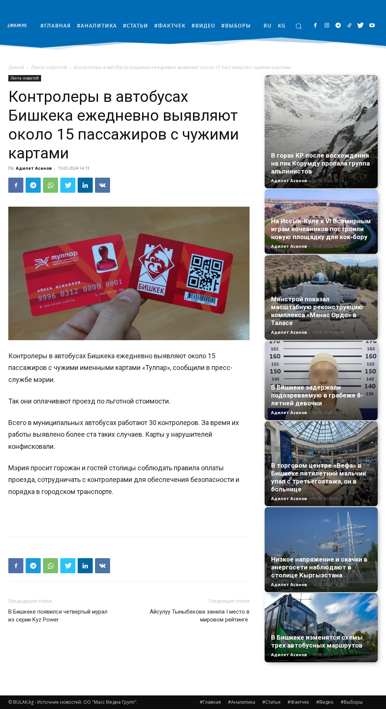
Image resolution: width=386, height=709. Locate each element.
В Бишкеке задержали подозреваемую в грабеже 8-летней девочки (317, 395)
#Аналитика (241, 702)
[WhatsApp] (50, 185)
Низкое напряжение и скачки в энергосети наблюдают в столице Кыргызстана (319, 567)
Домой (16, 67)
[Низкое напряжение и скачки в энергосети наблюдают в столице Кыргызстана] (321, 549)
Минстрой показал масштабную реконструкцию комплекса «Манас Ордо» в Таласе (317, 311)
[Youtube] (371, 25)
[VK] (102, 185)
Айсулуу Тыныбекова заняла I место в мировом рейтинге (200, 615)
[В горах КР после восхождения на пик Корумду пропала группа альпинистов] (321, 131)
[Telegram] (338, 25)
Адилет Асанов (34, 168)
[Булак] (19, 25)
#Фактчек (298, 702)
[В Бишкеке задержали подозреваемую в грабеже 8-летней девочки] (321, 380)
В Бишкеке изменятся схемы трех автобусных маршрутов (317, 641)
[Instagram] (326, 25)
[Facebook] (315, 25)
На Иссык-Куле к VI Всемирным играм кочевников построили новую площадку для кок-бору (321, 229)
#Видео (325, 702)
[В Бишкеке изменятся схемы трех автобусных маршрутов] (321, 627)
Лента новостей (49, 67)
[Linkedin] (85, 185)
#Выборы (352, 702)
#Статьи (271, 702)
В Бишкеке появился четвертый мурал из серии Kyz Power (57, 615)
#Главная (210, 702)
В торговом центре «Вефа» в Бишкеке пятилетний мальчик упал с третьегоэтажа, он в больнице (318, 477)
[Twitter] (360, 25)
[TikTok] (349, 25)
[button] (298, 26)
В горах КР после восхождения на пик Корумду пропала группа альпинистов (320, 163)
